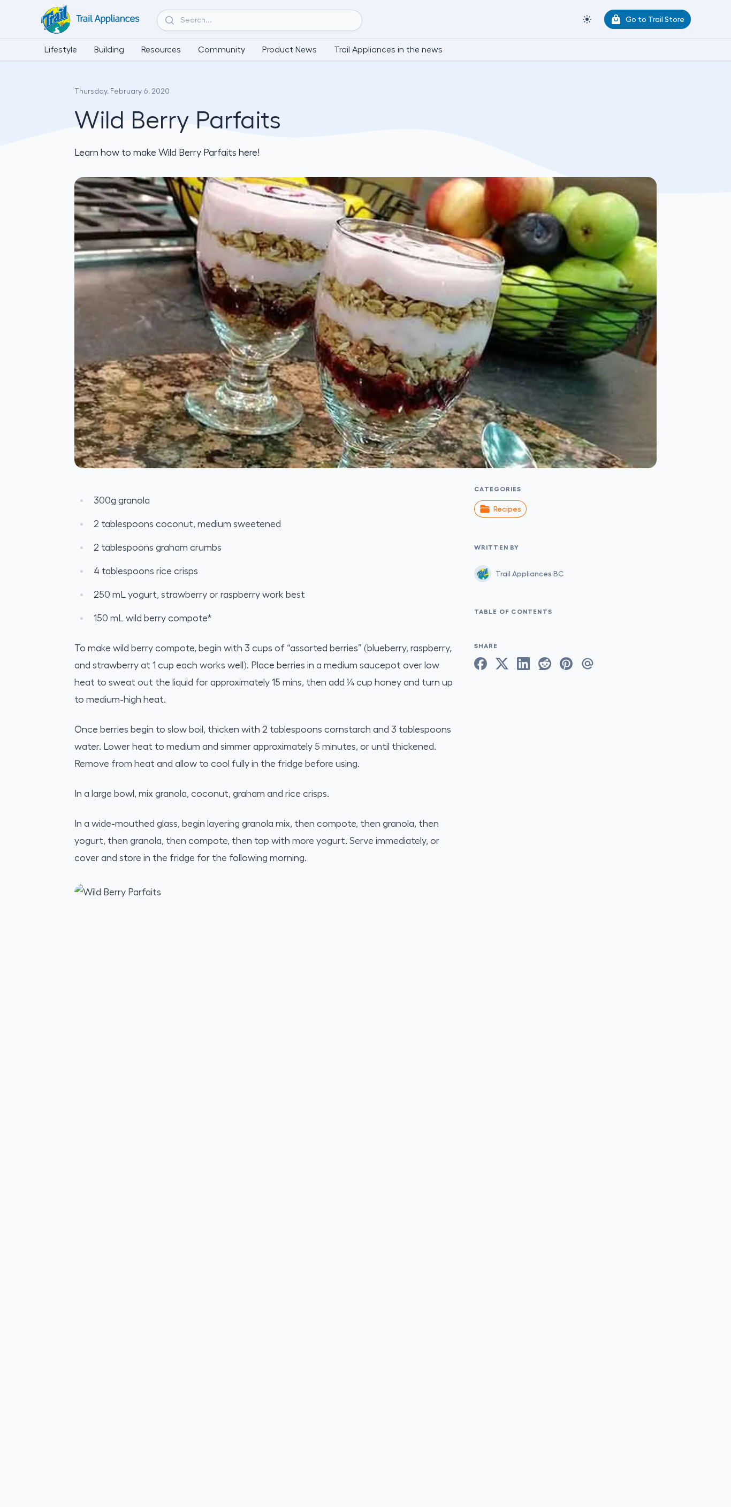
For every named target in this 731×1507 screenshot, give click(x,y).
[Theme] (587, 19)
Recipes (507, 509)
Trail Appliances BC (530, 573)
